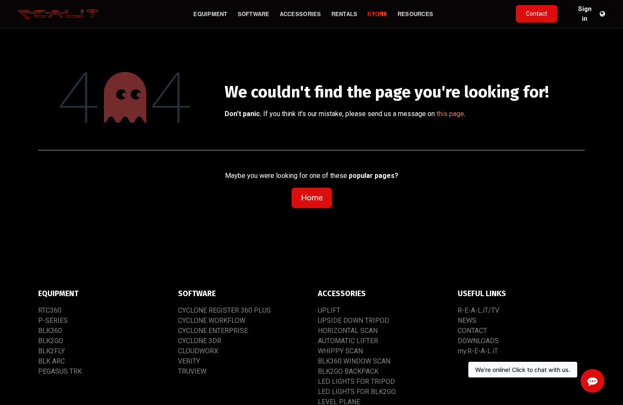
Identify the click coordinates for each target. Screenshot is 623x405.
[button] (567, 14)
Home (312, 197)
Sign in (585, 14)
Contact (536, 13)
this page (450, 114)
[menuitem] (210, 14)
